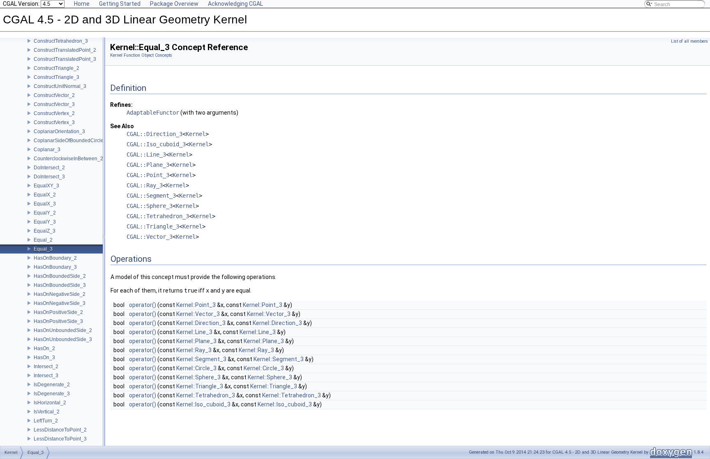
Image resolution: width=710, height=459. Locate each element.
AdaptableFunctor (153, 112)
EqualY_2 (45, 213)
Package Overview (174, 3)
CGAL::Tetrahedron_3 (158, 216)
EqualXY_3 (46, 186)
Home (82, 3)
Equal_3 (43, 249)
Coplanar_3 (47, 149)
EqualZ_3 (44, 231)
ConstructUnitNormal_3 (60, 86)
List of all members (689, 41)
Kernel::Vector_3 (198, 314)
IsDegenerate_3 (52, 394)
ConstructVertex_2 (54, 113)
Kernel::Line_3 (194, 332)
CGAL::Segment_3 (151, 195)
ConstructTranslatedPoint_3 (65, 59)
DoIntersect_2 (49, 168)
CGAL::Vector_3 (150, 236)
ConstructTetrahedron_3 (61, 41)
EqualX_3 (45, 204)
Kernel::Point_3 (196, 305)
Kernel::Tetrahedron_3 (205, 395)
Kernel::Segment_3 (201, 359)
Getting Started (120, 3)
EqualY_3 (45, 222)
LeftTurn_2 (46, 421)
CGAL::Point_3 (148, 175)
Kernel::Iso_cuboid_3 (203, 404)
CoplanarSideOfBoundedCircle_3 (71, 140)
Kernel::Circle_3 (196, 368)
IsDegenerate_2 (52, 384)
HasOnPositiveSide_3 (58, 321)
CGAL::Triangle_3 (153, 226)
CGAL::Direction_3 (154, 134)
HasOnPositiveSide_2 (58, 312)
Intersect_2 (46, 366)
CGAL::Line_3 (146, 154)
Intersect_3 (46, 375)
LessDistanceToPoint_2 (60, 430)
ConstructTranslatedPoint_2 (65, 50)
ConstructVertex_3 (54, 122)
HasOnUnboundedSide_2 (63, 330)
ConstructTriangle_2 (56, 68)
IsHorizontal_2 (50, 403)
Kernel (195, 134)
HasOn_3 (44, 357)
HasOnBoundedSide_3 (60, 285)
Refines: (121, 104)
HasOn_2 (44, 348)
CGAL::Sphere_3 (150, 206)
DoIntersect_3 (49, 177)
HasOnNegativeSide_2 (59, 294)
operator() (142, 305)
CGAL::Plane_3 (148, 164)
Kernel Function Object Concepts (141, 55)
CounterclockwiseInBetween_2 (68, 158)
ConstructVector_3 (54, 104)
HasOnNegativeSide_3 (59, 303)
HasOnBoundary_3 (55, 267)
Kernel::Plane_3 (196, 341)
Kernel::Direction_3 (201, 323)
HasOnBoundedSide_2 (60, 276)
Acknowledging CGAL (235, 3)
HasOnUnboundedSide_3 (63, 339)
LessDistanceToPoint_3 (60, 439)
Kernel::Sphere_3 (198, 377)
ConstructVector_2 (54, 95)
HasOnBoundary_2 (55, 258)
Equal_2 (43, 240)
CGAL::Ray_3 (145, 185)
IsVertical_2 (47, 412)
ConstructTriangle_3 (56, 77)
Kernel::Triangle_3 (199, 386)
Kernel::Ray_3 (194, 350)
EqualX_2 (45, 195)
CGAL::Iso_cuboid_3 (156, 144)
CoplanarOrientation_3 (59, 131)
